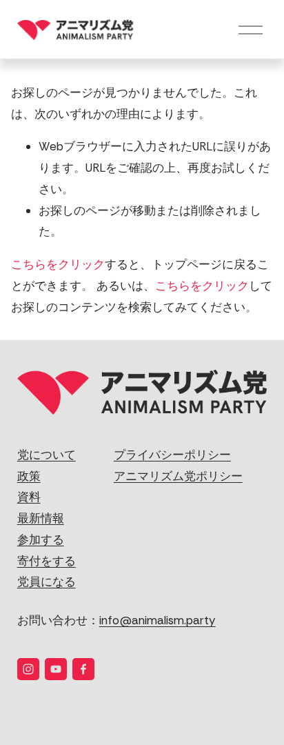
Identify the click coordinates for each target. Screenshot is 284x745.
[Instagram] (28, 669)
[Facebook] (83, 669)
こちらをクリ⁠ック (58, 264)
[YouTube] (56, 669)
